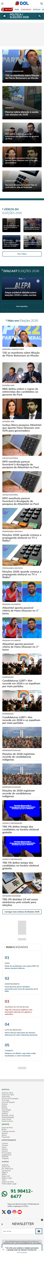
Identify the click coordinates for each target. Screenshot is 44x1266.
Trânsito (5, 1112)
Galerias (5, 1165)
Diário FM (6, 1176)
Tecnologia (6, 1110)
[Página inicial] (4, 16)
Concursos (6, 1170)
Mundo (5, 1108)
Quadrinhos (6, 1155)
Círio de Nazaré (8, 1102)
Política (5, 1114)
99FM (4, 1174)
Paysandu (6, 1137)
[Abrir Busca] (41, 3)
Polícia (4, 1104)
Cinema (5, 1145)
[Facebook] (9, 1212)
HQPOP (5, 1157)
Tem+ (4, 1180)
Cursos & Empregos (10, 1098)
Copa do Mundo (8, 1131)
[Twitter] (4, 1212)
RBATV (5, 1172)
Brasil (4, 1106)
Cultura (5, 1143)
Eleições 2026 (8, 1115)
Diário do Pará (8, 1095)
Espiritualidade (8, 1117)
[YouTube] (20, 1212)
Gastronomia (7, 1121)
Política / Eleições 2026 (19, 16)
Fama (4, 1147)
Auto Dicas (6, 1119)
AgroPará (6, 1097)
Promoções (6, 1153)
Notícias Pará (7, 1093)
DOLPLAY (6, 1167)
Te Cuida (5, 1100)
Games (5, 1151)
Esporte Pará (7, 1128)
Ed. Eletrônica (7, 1169)
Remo (4, 1135)
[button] (26, 9)
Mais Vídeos (22, 254)
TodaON (5, 1158)
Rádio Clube (7, 1178)
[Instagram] (14, 1212)
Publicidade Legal (9, 1184)
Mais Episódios (22, 306)
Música (5, 1149)
